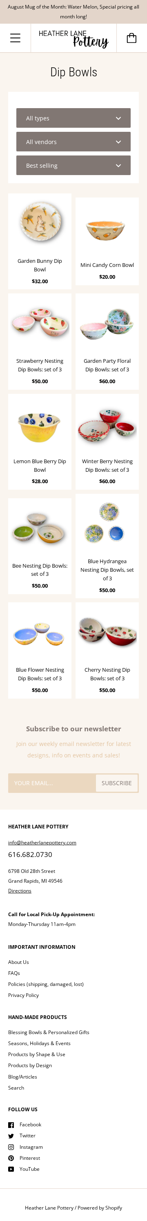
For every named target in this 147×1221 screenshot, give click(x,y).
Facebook (30, 1124)
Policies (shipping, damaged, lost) (46, 984)
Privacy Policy (23, 995)
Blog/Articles (22, 1076)
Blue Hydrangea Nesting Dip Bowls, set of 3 (107, 569)
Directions (19, 890)
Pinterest (30, 1157)
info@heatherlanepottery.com (42, 842)
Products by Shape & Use (36, 1054)
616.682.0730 (30, 854)
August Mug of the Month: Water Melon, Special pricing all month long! (73, 11)
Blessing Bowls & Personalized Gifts (48, 1032)
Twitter (28, 1135)
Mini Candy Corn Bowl (107, 265)
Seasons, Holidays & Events (39, 1043)
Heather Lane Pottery (49, 1207)
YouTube (30, 1169)
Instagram (31, 1146)
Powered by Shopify (100, 1207)
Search (16, 1087)
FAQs (14, 973)
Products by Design (30, 1065)
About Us (18, 962)
